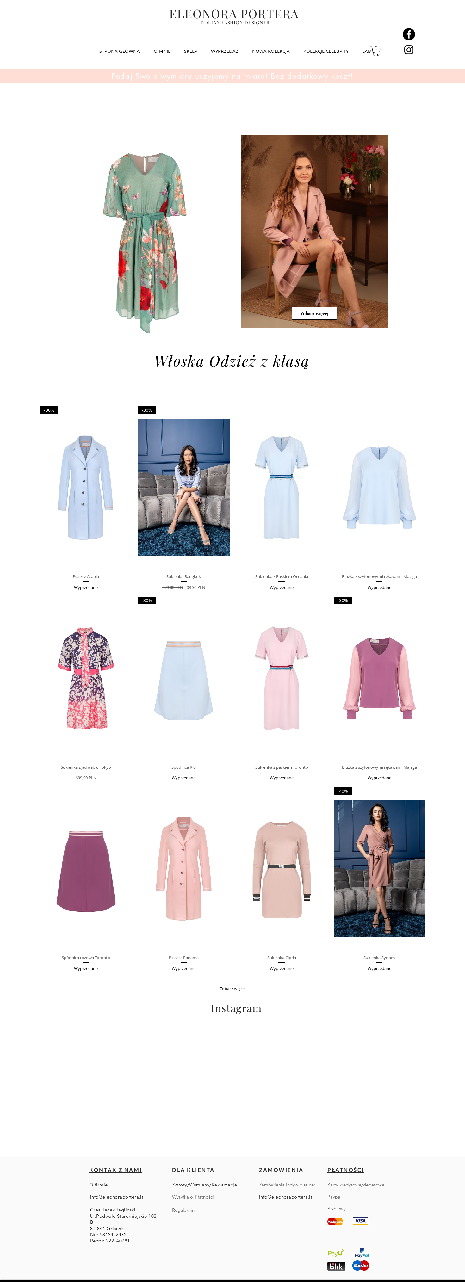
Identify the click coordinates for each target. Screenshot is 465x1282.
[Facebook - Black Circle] (409, 34)
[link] (376, 51)
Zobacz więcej (232, 988)
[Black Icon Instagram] (409, 50)
